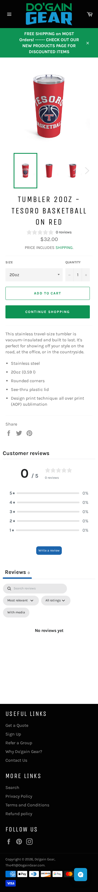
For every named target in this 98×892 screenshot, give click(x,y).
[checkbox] (16, 612)
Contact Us (16, 760)
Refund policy (18, 813)
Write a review (49, 550)
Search (12, 787)
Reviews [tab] (17, 572)
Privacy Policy (18, 796)
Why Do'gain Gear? (23, 751)
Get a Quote (16, 725)
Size (9, 262)
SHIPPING (64, 247)
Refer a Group (18, 742)
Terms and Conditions (27, 804)
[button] (49, 493)
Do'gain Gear (44, 859)
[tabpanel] (49, 636)
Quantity (73, 262)
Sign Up (13, 734)
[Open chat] (80, 874)
